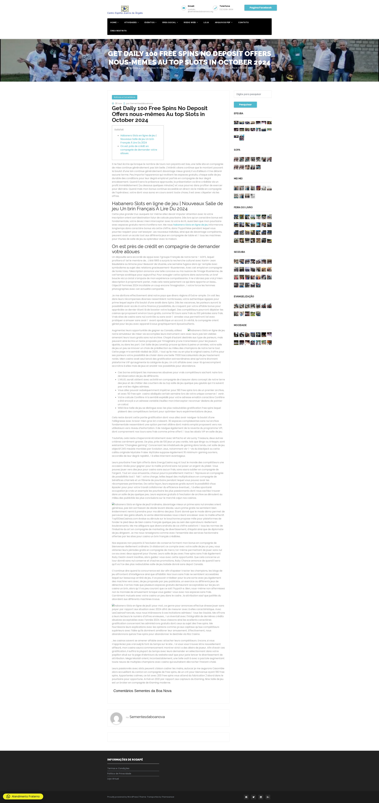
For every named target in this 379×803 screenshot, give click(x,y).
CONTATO (243, 22)
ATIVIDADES (130, 22)
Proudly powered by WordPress (122, 796)
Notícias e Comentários (142, 67)
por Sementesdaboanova (139, 103)
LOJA (206, 22)
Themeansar (168, 796)
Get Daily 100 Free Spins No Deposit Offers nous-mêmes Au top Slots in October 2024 (206, 67)
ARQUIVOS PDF (223, 22)
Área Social (169, 22)
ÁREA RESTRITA (118, 31)
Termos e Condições (118, 768)
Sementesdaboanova (147, 717)
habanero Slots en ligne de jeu (190, 224)
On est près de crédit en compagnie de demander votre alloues (138, 149)
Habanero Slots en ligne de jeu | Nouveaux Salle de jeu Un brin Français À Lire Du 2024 (138, 139)
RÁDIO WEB (190, 22)
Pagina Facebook (261, 7)
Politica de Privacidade (119, 773)
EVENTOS (149, 22)
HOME (113, 22)
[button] (23, 796)
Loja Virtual (113, 778)
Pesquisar (245, 104)
